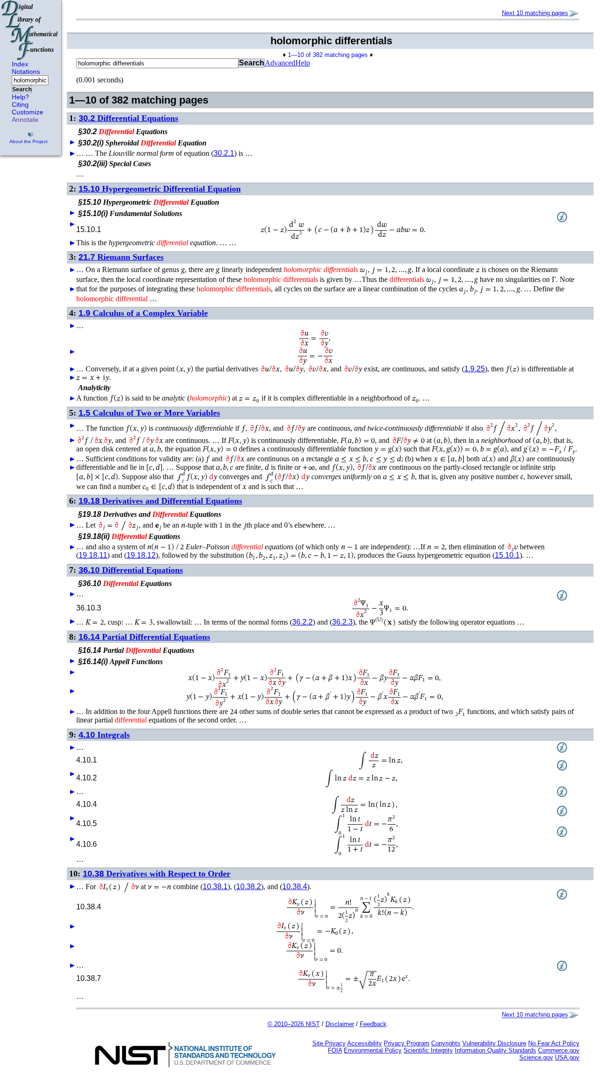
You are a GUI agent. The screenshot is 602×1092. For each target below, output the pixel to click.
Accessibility (364, 1043)
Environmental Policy (373, 1050)
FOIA (335, 1050)
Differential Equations (128, 118)
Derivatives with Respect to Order (156, 873)
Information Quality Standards (495, 1050)
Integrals (104, 734)
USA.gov (567, 1057)
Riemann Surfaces (121, 257)
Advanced (280, 63)
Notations (26, 71)
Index (20, 64)
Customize (27, 112)
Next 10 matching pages (535, 12)
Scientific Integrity (428, 1050)
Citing (20, 104)
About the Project (28, 141)
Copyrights (445, 1043)
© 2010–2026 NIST (294, 1024)
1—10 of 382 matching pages (328, 54)
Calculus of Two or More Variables (149, 413)
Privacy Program (406, 1043)
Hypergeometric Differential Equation (160, 188)
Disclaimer (339, 1024)
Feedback (373, 1024)
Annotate (25, 119)
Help (302, 63)
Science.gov (536, 1057)
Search (22, 89)
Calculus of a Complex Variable (143, 313)
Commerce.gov (558, 1050)
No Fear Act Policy (553, 1043)
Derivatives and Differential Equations (160, 501)
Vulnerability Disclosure (494, 1043)
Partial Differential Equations (144, 637)
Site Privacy (329, 1043)
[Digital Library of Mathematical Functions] (30, 30)
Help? (20, 97)
